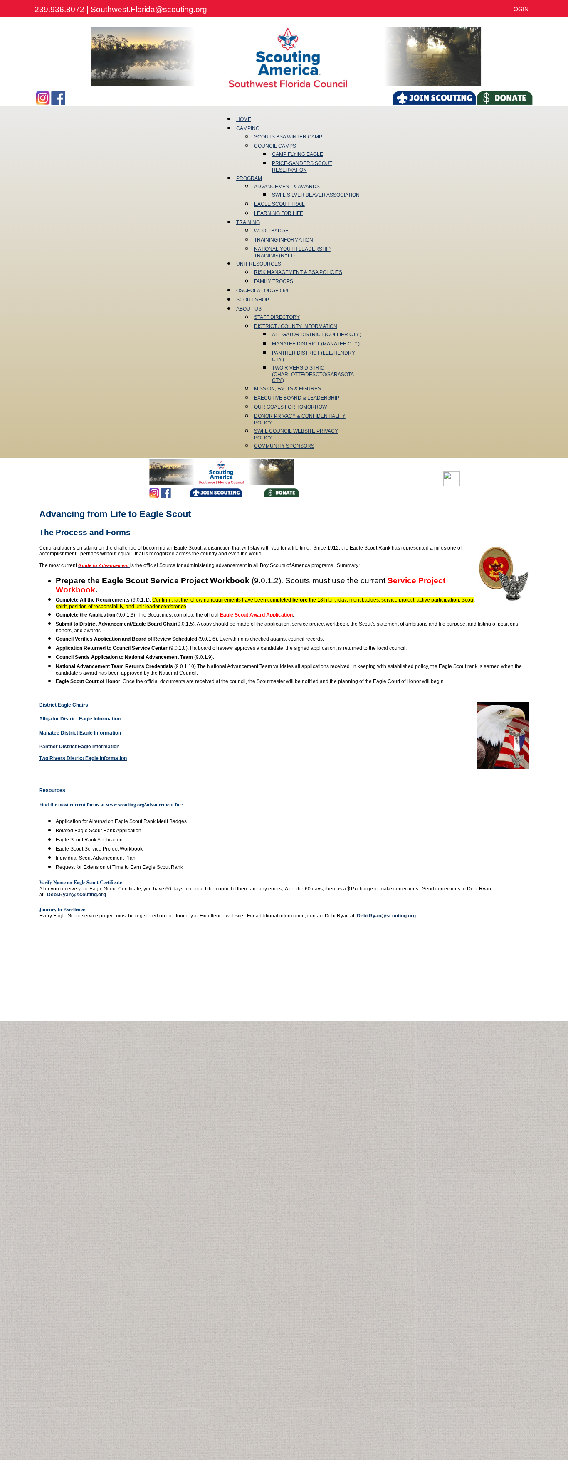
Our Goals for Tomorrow (290, 407)
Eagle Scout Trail (279, 204)
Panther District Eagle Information (79, 747)
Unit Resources (258, 264)
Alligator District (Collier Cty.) (316, 335)
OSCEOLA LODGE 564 (262, 290)
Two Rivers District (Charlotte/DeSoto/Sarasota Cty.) (313, 374)
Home (243, 119)
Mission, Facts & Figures (287, 389)
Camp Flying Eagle (297, 154)
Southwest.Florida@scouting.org (149, 9)
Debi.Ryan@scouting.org (76, 895)
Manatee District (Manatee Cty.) (316, 344)
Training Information (283, 240)
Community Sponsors (284, 446)
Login (519, 9)
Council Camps (275, 146)
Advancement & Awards (287, 187)
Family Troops (273, 281)
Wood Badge (271, 231)
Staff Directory (277, 317)
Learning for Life (278, 213)
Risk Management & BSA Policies (298, 272)
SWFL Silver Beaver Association (316, 195)
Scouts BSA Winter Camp (288, 137)
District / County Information (295, 326)
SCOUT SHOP (252, 300)
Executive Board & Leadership (296, 398)
